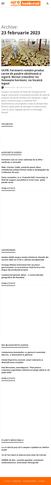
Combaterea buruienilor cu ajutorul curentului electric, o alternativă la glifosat (23, 353)
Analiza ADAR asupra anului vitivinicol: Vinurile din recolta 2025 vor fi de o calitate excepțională (25, 258)
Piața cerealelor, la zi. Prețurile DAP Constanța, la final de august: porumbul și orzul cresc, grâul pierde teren (24, 180)
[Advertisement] (25, 14)
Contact (7, 481)
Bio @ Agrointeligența (14, 345)
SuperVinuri (8, 250)
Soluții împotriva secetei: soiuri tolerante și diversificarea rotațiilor (22, 361)
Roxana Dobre (10, 87)
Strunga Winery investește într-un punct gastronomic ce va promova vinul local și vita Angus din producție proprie (23, 267)
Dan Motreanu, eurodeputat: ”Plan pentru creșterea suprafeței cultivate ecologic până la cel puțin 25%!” (25, 370)
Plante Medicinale (12, 440)
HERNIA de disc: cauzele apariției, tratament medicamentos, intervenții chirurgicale (22, 461)
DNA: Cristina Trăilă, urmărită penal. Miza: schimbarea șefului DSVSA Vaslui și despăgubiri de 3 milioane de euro (25, 169)
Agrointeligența (11, 152)
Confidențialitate (29, 481)
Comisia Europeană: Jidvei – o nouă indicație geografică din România (22, 276)
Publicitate (16, 481)
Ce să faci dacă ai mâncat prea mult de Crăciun (23, 455)
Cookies (41, 481)
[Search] (47, 3)
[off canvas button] (2, 3)
